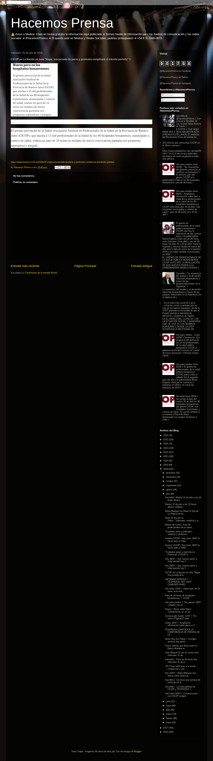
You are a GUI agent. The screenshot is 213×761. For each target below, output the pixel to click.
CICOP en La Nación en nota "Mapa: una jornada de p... (183, 573)
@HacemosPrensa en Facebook (175, 71)
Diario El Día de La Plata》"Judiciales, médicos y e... (182, 519)
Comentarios (170, 100)
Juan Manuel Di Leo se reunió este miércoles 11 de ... (182, 653)
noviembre (171, 477)
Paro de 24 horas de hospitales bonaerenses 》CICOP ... (180, 596)
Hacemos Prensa (62, 22)
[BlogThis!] (59, 167)
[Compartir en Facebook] (65, 167)
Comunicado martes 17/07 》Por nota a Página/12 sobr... (181, 617)
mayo (169, 705)
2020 (166, 460)
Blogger (137, 751)
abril (168, 710)
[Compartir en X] (62, 167)
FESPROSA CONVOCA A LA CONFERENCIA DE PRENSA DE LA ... (182, 632)
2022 (166, 452)
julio (168, 494)
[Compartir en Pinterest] (69, 167)
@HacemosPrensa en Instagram (175, 83)
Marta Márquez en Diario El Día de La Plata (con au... (181, 512)
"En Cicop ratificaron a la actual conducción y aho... (180, 667)
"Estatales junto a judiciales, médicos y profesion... (179, 532)
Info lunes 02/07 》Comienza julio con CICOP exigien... (181, 694)
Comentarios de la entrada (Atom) (41, 272)
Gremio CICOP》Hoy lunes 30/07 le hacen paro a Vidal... (182, 539)
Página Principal (85, 266)
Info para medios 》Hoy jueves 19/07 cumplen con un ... (183, 603)
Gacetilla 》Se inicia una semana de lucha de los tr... (182, 681)
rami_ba (110, 751)
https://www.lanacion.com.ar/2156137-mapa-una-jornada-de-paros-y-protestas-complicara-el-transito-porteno (62, 162)
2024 (166, 443)
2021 (166, 456)
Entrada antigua (141, 266)
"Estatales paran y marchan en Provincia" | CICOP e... (180, 553)
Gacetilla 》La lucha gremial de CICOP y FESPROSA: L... (180, 688)
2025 (166, 439)
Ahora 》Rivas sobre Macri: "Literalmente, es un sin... (178, 610)
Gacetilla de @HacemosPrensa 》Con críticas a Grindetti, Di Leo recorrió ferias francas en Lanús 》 (188, 121)
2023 (166, 448)
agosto (169, 489)
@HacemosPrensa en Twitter (174, 77)
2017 (166, 728)
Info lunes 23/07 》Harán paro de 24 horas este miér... (182, 590)
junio (168, 701)
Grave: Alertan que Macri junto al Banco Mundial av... (181, 647)
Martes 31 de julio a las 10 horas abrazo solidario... (181, 505)
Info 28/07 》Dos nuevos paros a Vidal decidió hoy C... (181, 560)
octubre (170, 481)
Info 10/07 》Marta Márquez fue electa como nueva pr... (180, 674)
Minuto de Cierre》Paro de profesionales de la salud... (179, 526)
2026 (166, 435)
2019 (166, 465)
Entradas (168, 95)
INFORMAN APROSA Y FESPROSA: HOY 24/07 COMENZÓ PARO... (178, 582)
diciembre (171, 473)
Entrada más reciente (25, 266)
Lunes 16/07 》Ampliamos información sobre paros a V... (181, 624)
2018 (166, 469)
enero (169, 722)
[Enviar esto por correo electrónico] (56, 167)
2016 (166, 732)
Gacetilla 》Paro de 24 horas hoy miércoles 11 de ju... (181, 660)
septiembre (171, 485)
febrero (169, 718)
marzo (169, 714)
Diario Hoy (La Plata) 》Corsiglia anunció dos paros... (180, 640)
